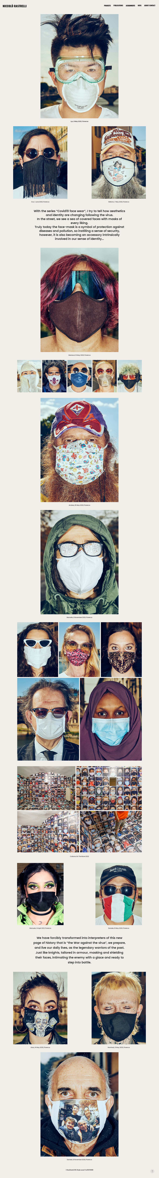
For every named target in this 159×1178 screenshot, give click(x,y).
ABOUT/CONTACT (149, 5)
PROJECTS (107, 5)
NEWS (139, 5)
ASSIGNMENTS (130, 5)
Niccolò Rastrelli (15, 5)
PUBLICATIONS (118, 5)
